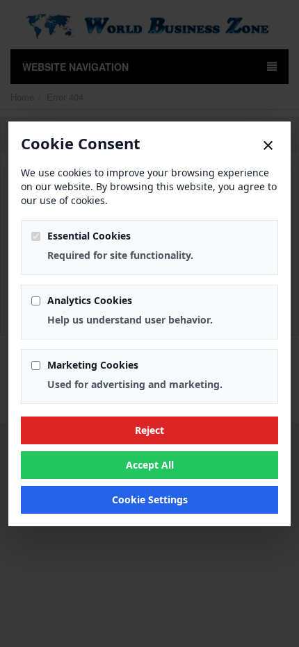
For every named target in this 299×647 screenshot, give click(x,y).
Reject (149, 430)
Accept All (150, 464)
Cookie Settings (150, 499)
